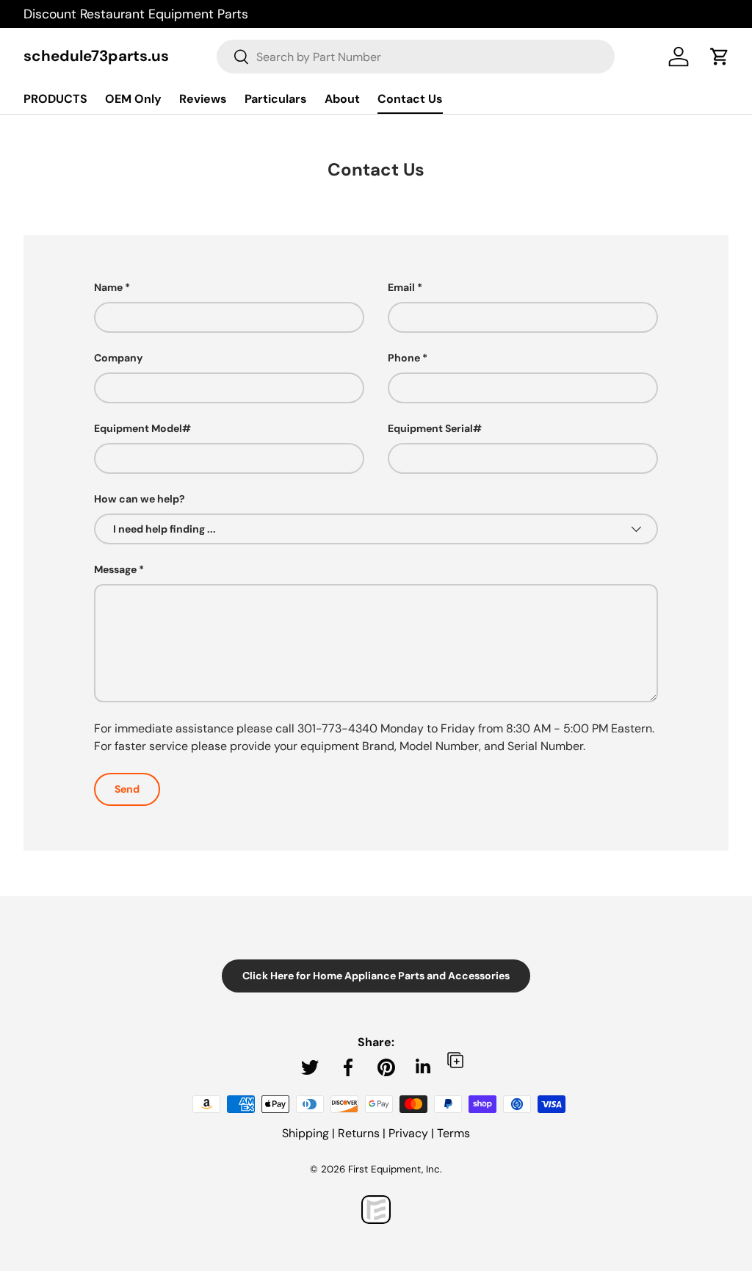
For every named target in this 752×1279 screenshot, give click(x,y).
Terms (453, 1133)
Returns (359, 1133)
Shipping (305, 1133)
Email (401, 287)
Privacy (408, 1133)
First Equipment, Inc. (395, 1169)
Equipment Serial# (435, 428)
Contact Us (410, 99)
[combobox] (416, 56)
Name (108, 287)
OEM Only (133, 99)
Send (127, 789)
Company (118, 357)
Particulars (276, 99)
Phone (404, 357)
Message (115, 569)
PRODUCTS (55, 99)
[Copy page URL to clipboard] (455, 1059)
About (342, 99)
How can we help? (139, 498)
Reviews (203, 99)
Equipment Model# (142, 428)
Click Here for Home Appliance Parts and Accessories (376, 975)
